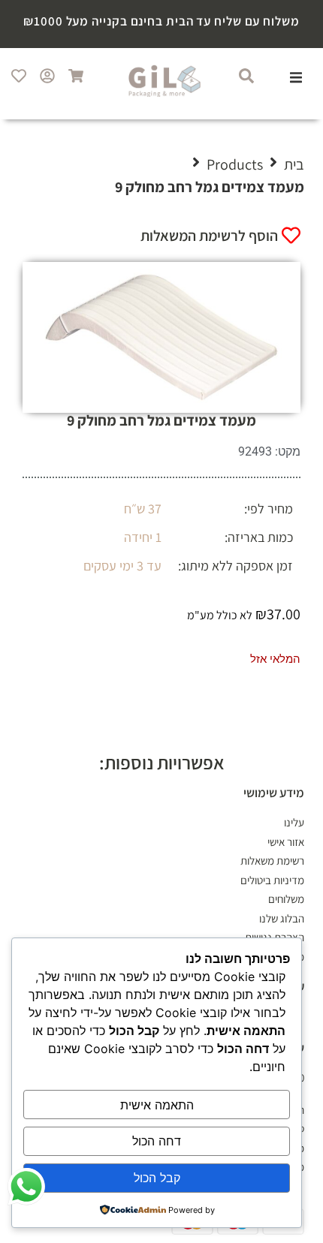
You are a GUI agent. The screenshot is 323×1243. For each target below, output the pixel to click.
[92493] (161, 337)
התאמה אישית (157, 1104)
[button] (295, 77)
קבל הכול (157, 1177)
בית (294, 164)
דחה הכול (156, 1140)
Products (235, 164)
